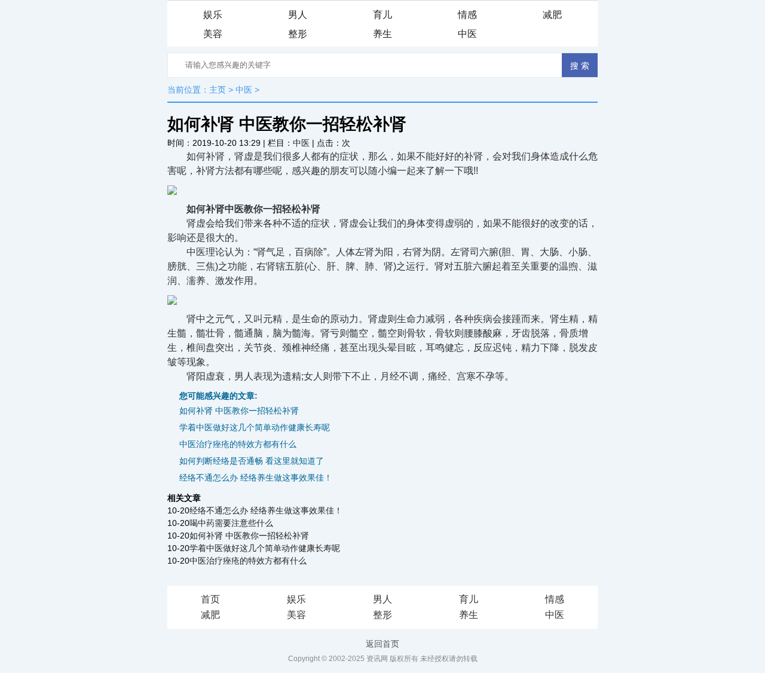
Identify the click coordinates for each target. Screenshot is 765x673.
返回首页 (382, 643)
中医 (467, 34)
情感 (467, 15)
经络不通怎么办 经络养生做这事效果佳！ (255, 477)
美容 (212, 34)
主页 (217, 89)
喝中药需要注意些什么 (231, 523)
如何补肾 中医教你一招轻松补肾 (239, 410)
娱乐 (212, 15)
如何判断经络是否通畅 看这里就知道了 (251, 461)
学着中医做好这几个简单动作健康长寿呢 (254, 427)
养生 (382, 34)
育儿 (382, 15)
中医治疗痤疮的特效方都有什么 (237, 444)
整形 (297, 34)
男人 (297, 15)
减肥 (552, 15)
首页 (210, 599)
